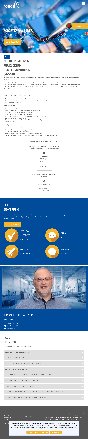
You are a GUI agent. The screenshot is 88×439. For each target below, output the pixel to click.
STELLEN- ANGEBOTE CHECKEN (25, 235)
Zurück (7, 57)
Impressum (27, 416)
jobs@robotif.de (44, 166)
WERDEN (64, 235)
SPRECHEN (65, 251)
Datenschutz (28, 419)
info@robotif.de (11, 328)
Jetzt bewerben (12, 42)
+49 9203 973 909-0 (12, 323)
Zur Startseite (6, 2)
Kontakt (26, 414)
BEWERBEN (25, 251)
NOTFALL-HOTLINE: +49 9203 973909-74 (80, 26)
